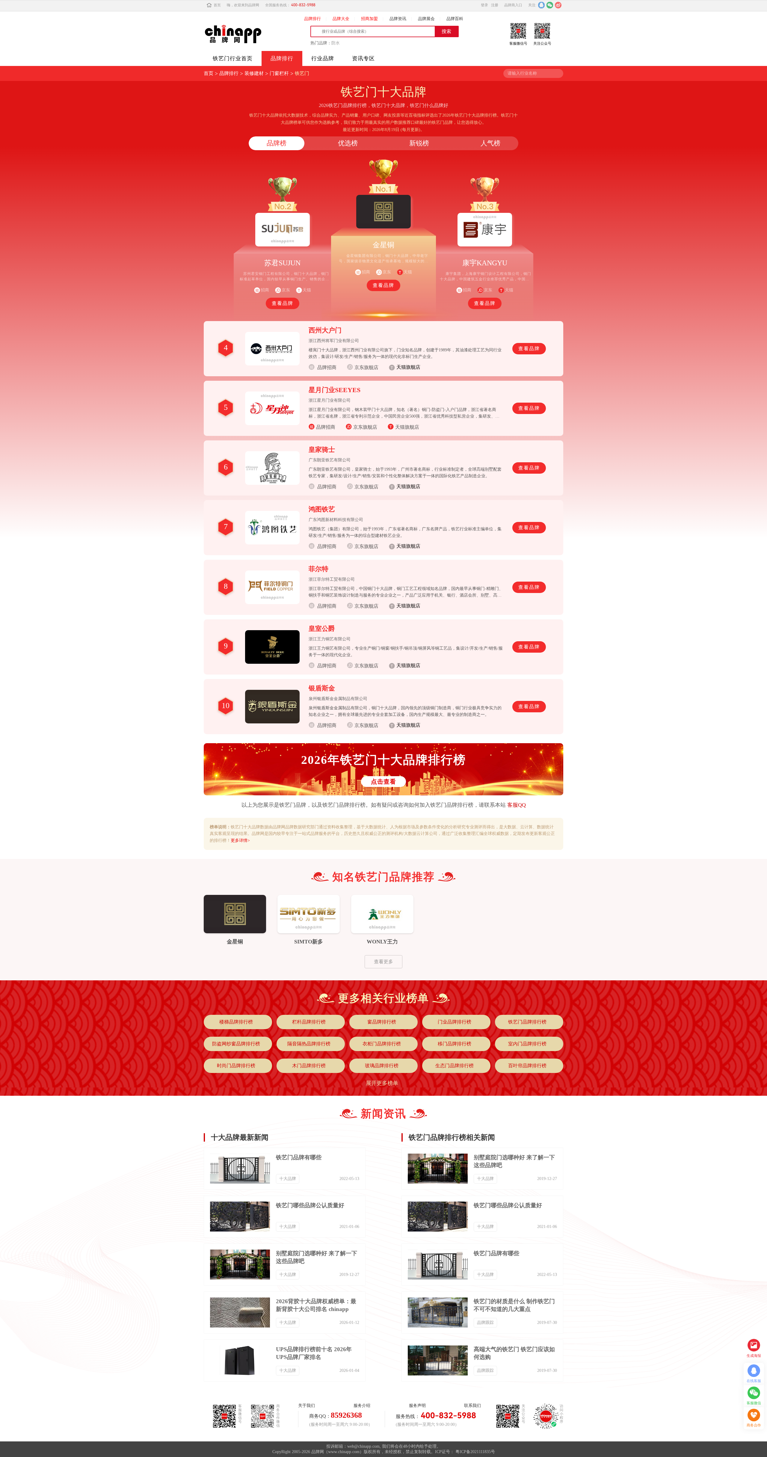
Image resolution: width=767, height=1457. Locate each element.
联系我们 (472, 1405)
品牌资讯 (397, 18)
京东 (488, 290)
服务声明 (417, 1405)
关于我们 (306, 1405)
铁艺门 (302, 73)
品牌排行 (312, 18)
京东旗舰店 (365, 427)
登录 (484, 5)
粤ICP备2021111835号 (475, 1452)
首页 (217, 5)
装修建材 (254, 73)
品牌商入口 (513, 5)
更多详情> (240, 840)
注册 (494, 5)
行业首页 (233, 58)
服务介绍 (362, 1405)
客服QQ (516, 805)
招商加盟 (369, 18)
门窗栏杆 (279, 73)
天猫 (408, 272)
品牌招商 (325, 427)
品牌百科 (454, 18)
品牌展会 (426, 18)
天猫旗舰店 (407, 427)
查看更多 (383, 961)
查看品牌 (282, 303)
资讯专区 (363, 58)
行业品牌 (322, 58)
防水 (335, 43)
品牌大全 (341, 18)
